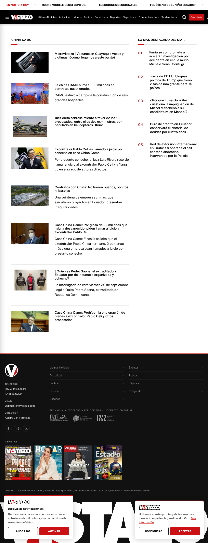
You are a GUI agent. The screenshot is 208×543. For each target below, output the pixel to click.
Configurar (154, 531)
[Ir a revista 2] (48, 462)
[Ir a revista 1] (18, 462)
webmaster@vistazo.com (20, 405)
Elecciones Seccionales (118, 5)
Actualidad (65, 17)
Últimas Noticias (47, 17)
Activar (54, 531)
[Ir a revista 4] (108, 462)
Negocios (128, 17)
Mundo (77, 17)
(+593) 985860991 (15, 388)
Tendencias (167, 17)
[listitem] (8, 428)
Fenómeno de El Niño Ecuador (173, 5)
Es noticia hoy (17, 5)
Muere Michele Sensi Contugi (64, 5)
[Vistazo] (22, 17)
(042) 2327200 (13, 393)
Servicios (100, 17)
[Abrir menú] (7, 17)
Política (88, 17)
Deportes (115, 17)
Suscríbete (196, 17)
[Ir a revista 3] (78, 462)
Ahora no (23, 531)
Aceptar (185, 531)
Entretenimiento (148, 17)
